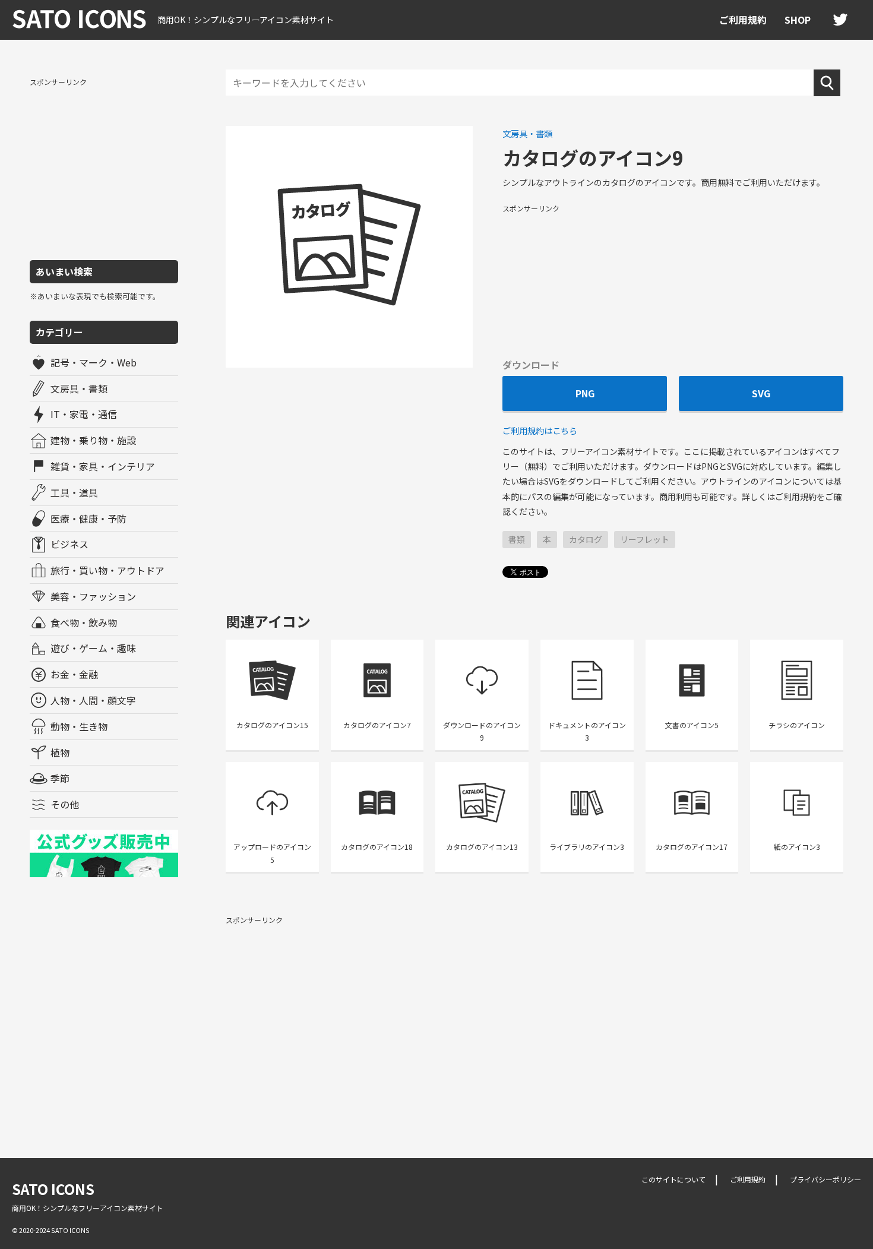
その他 (64, 804)
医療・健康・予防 (88, 518)
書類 (516, 539)
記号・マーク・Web (93, 362)
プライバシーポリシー (825, 1179)
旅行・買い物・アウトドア (107, 570)
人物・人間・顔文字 (93, 700)
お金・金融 (74, 674)
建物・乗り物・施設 (93, 440)
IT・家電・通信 (83, 414)
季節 (59, 778)
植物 (59, 752)
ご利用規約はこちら (539, 430)
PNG (584, 393)
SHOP (798, 19)
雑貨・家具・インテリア (102, 466)
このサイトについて (673, 1179)
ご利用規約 (743, 19)
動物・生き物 (78, 726)
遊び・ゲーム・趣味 (93, 648)
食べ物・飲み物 (83, 622)
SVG (761, 393)
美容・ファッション (93, 596)
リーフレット (644, 539)
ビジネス (69, 544)
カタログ (585, 539)
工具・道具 (74, 492)
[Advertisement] (104, 168)
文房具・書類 (78, 388)
